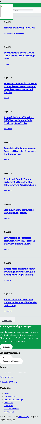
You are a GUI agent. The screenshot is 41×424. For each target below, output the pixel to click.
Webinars (8, 403)
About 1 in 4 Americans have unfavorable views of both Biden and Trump (20, 302)
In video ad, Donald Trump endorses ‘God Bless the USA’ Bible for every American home (20, 181)
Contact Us (9, 412)
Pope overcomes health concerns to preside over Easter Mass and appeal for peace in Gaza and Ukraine (20, 88)
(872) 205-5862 (6, 377)
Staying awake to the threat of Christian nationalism (19, 211)
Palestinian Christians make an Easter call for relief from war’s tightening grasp (20, 151)
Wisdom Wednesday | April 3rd (19, 27)
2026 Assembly (10, 396)
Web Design (23, 417)
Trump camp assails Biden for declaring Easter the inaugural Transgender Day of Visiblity (19, 271)
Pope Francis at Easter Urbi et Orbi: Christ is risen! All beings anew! (19, 55)
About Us (8, 406)
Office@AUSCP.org (8, 382)
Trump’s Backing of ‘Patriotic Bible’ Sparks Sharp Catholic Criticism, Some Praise (19, 120)
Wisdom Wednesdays (13, 400)
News (6, 393)
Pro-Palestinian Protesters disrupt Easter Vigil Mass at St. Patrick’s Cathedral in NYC (19, 240)
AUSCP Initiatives (11, 409)
